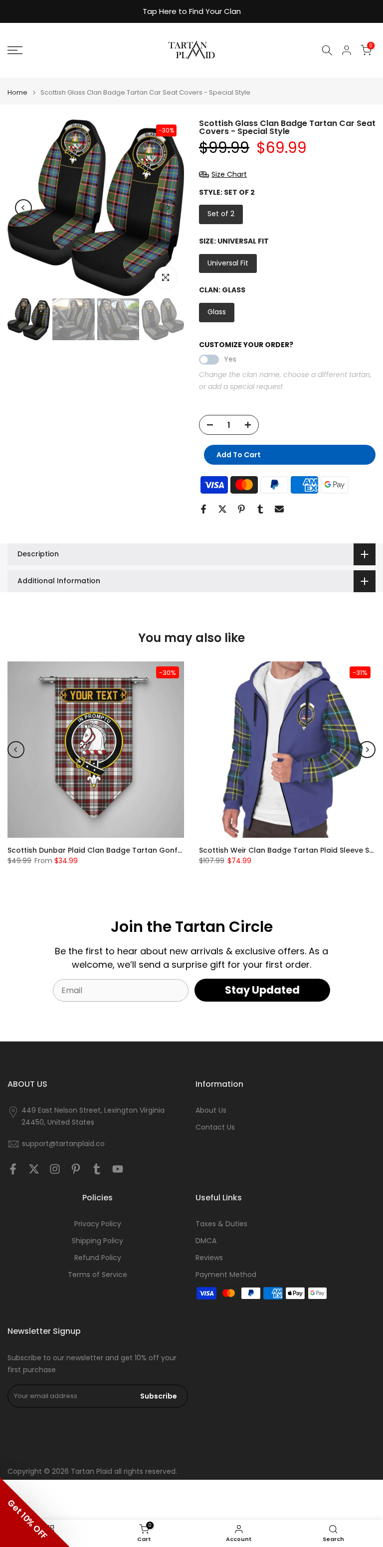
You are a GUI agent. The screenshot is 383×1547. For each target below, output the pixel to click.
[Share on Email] (279, 509)
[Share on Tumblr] (260, 509)
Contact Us (215, 1127)
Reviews (209, 1258)
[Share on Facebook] (203, 509)
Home (17, 92)
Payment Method (225, 1275)
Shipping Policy (97, 1241)
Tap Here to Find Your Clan (192, 11)
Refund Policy (97, 1258)
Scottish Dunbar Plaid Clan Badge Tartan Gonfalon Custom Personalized (140, 850)
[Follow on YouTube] (117, 1168)
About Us (210, 1110)
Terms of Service (97, 1275)
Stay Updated (262, 990)
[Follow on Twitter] (33, 1168)
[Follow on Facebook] (12, 1168)
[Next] (168, 207)
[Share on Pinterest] (241, 509)
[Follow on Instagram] (54, 1168)
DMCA (205, 1241)
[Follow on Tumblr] (96, 1168)
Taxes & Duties (221, 1224)
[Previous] (23, 207)
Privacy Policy (97, 1224)
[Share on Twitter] (222, 509)
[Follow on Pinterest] (75, 1168)
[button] (35, 1512)
